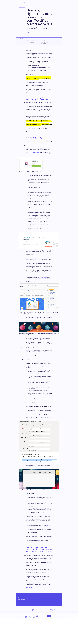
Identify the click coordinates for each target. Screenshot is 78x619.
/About (33, 609)
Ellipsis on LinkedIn (51, 610)
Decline (44, 616)
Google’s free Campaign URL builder (36, 414)
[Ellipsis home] (24, 2)
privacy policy (27, 617)
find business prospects (36, 152)
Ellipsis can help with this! (42, 277)
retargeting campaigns (34, 278)
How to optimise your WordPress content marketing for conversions (33, 41)
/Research (33, 610)
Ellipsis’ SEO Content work (41, 78)
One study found (28, 175)
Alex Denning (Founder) (51, 609)
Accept (49, 616)
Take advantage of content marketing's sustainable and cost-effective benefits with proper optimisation (44, 42)
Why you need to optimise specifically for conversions (24, 41)
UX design (27, 259)
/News (33, 611)
